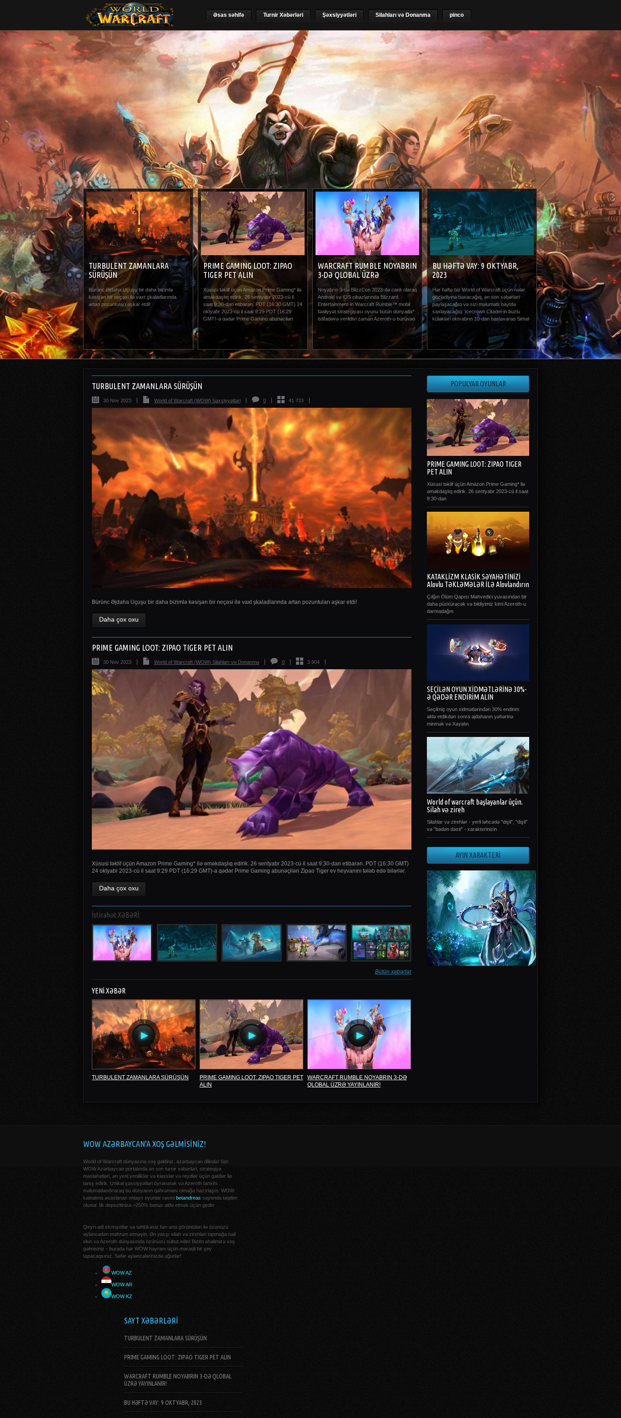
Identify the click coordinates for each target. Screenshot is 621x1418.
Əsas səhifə (228, 15)
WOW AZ (121, 1272)
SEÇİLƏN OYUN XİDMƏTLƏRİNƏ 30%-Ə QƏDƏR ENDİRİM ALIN (476, 693)
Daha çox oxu (119, 619)
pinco (457, 15)
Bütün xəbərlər (393, 971)
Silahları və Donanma (403, 15)
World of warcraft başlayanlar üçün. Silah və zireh (475, 806)
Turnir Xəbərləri (283, 15)
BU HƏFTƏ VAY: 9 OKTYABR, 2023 (163, 1402)
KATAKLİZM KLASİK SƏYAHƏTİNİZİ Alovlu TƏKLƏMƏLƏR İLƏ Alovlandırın (478, 580)
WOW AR (121, 1284)
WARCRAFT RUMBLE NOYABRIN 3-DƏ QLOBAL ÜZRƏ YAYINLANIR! (367, 274)
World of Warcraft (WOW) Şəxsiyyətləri (197, 400)
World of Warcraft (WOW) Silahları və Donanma (206, 662)
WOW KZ (121, 1296)
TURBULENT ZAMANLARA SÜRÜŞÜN (147, 385)
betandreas (188, 1198)
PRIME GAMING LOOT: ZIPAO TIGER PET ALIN (247, 270)
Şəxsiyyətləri (339, 15)
